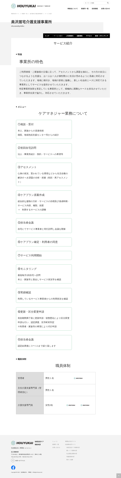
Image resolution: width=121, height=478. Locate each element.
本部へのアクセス (20, 460)
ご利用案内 (69, 36)
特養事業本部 (70, 457)
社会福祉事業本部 (71, 453)
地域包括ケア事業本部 (73, 447)
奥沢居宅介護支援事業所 (36, 13)
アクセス (89, 36)
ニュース (54, 441)
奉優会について (72, 8)
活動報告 (80, 36)
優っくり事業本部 (71, 450)
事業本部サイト (15, 13)
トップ (47, 36)
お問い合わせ (105, 8)
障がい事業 (69, 460)
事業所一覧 (84, 8)
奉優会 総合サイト (70, 441)
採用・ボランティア (101, 36)
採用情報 (95, 8)
